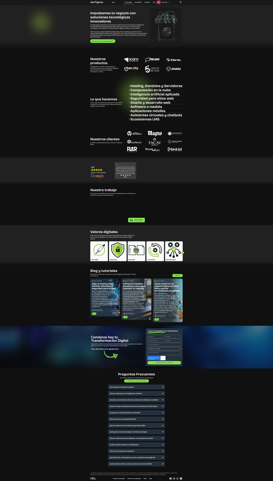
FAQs (145, 478)
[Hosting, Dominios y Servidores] (156, 86)
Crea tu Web (128, 2)
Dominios (147, 2)
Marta (125, 177)
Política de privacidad (119, 478)
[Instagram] (174, 478)
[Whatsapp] (177, 478)
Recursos (164, 2)
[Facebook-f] (170, 478)
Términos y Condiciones (134, 478)
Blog (150, 478)
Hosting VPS (138, 2)
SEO (154, 2)
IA (158, 2)
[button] (182, 253)
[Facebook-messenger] (181, 478)
